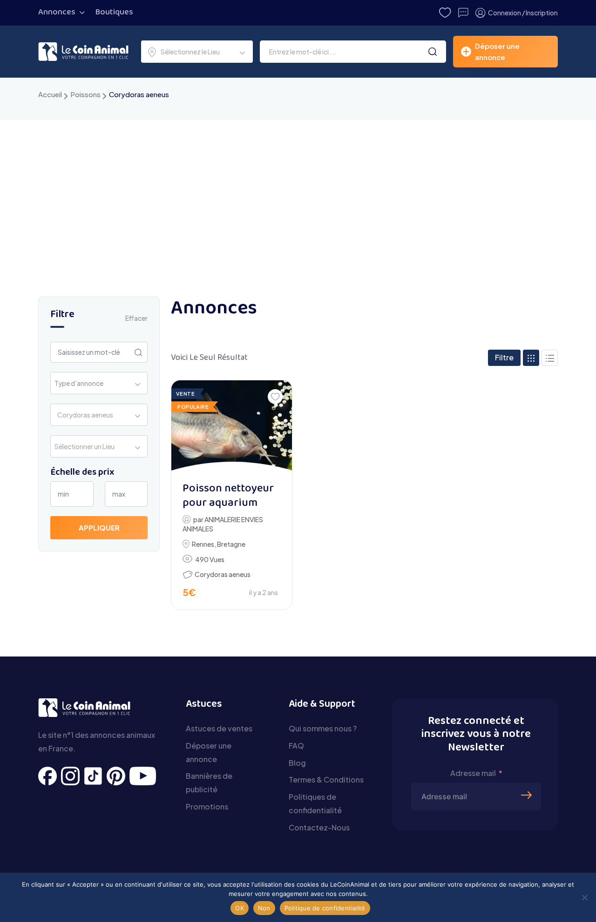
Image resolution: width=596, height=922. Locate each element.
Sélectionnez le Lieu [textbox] (190, 51)
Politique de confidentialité (325, 908)
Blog (297, 763)
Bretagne (231, 544)
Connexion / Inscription (523, 12)
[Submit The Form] (527, 781)
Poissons (85, 94)
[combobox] (197, 51)
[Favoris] (275, 396)
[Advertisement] (298, 190)
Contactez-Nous (319, 827)
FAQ (296, 745)
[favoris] (445, 12)
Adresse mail (473, 773)
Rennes (203, 544)
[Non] (584, 897)
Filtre (504, 357)
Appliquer (99, 527)
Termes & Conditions (326, 779)
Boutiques (114, 13)
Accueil (50, 94)
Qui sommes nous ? (323, 728)
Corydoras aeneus (223, 574)
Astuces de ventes (219, 728)
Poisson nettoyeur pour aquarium (228, 496)
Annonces (56, 13)
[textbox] (82, 383)
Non (264, 908)
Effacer (136, 318)
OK (239, 908)
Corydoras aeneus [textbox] (83, 415)
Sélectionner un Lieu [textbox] (84, 446)
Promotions (207, 806)
